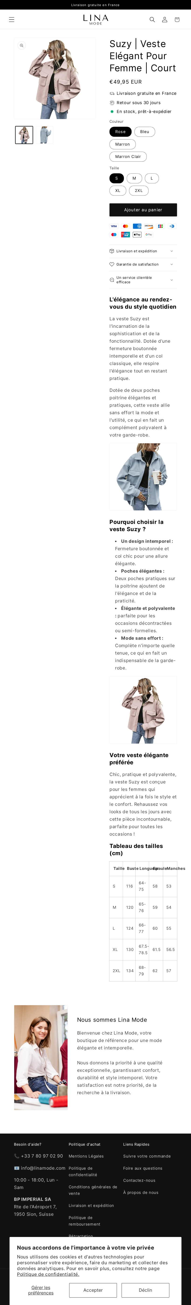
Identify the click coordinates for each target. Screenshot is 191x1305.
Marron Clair (128, 156)
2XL (139, 190)
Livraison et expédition (91, 1205)
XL (117, 190)
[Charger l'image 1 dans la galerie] (24, 135)
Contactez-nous (139, 1180)
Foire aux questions (143, 1168)
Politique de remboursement (84, 1220)
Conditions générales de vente (93, 1190)
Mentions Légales (86, 1156)
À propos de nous (141, 1192)
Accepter (93, 1290)
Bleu (145, 131)
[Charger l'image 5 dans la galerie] (44, 135)
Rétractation (81, 1236)
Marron (122, 144)
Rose (120, 131)
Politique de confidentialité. (48, 1274)
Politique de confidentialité (83, 1171)
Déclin (145, 1290)
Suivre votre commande (147, 1156)
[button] (12, 20)
